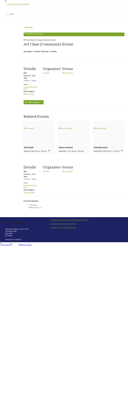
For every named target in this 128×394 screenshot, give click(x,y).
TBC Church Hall (29, 94)
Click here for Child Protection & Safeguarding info (69, 220)
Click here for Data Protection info (63, 224)
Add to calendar (33, 102)
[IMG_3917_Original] (17, 4)
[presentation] (39, 133)
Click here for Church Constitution (63, 227)
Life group (33, 205)
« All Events (28, 27)
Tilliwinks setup (101, 147)
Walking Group (34, 207)
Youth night (29, 147)
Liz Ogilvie (46, 73)
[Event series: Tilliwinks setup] (121, 150)
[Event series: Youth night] (49, 150)
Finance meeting (66, 147)
